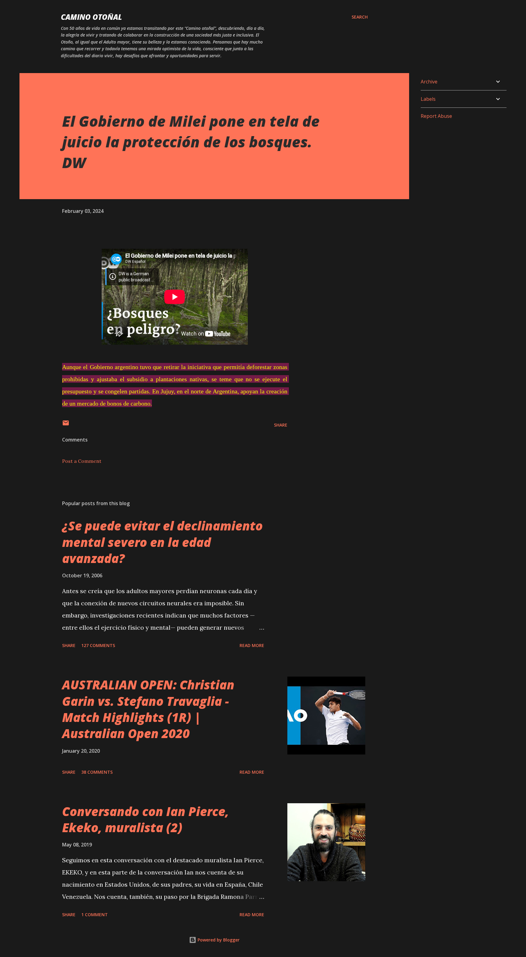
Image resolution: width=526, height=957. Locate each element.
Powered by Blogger (218, 940)
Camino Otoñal (91, 17)
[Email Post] (65, 425)
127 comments (98, 645)
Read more (252, 645)
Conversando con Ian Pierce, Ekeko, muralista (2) (145, 819)
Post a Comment (81, 461)
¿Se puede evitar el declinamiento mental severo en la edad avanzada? (162, 542)
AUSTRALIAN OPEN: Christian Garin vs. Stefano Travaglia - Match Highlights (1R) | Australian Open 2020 (148, 709)
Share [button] (280, 425)
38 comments (97, 772)
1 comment (94, 914)
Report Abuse (436, 116)
